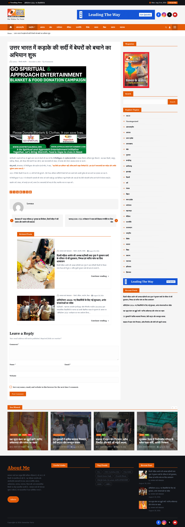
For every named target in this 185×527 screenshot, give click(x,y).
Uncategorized (132, 121)
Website (13, 376)
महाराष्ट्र (129, 211)
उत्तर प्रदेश (129, 138)
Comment (14, 344)
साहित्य (108, 484)
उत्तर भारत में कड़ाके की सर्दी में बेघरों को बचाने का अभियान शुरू (32, 33)
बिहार (127, 194)
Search (128, 94)
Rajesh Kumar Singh (104, 476)
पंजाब (127, 188)
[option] (27, 431)
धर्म (127, 183)
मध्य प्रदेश (129, 199)
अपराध (42, 27)
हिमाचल (128, 272)
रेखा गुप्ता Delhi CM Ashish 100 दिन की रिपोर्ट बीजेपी (113, 480)
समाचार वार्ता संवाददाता (66, 251)
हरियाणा (128, 266)
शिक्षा (104, 27)
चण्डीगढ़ (128, 160)
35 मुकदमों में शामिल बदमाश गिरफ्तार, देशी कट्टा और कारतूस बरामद (144, 316)
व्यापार (96, 27)
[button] (172, 407)
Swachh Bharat (121, 476)
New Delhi (127, 472)
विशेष (87, 27)
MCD (128, 116)
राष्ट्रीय (31, 27)
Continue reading (99, 276)
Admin (13, 499)
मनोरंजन (59, 27)
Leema (14, 62)
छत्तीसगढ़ (129, 166)
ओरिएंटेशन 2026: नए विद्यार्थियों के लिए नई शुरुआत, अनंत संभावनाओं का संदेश (147, 305)
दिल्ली (20, 62)
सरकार (100, 484)
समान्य (113, 27)
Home (9, 33)
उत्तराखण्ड (129, 144)
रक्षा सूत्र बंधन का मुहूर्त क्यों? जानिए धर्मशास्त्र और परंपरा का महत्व (143, 311)
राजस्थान (129, 227)
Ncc (99, 472)
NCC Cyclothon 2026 (112, 472)
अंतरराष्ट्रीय (20, 27)
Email (68, 364)
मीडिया (69, 27)
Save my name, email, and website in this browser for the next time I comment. (46, 387)
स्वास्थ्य (122, 27)
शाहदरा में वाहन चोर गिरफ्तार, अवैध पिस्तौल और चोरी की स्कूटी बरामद (144, 322)
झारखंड (128, 171)
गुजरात (128, 155)
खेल (50, 27)
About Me (18, 468)
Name (13, 364)
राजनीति (78, 27)
